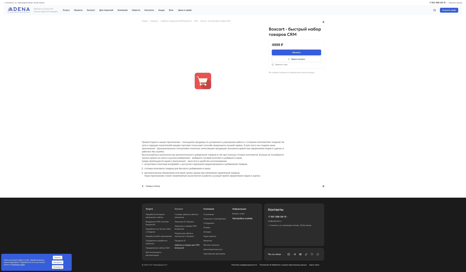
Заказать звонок (455, 3)
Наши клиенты (209, 236)
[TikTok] (306, 254)
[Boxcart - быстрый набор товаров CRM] (203, 81)
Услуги (149, 209)
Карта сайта (314, 265)
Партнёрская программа (214, 254)
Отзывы (206, 227)
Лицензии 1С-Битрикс (184, 221)
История (207, 232)
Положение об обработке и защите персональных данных (283, 265)
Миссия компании (211, 245)
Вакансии (207, 240)
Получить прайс (449, 10)
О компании (208, 214)
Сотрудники (208, 223)
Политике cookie (18, 264)
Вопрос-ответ (238, 213)
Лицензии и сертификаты (214, 219)
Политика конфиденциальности (244, 265)
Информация (239, 209)
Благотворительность (213, 249)
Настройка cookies (242, 218)
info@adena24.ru (275, 221)
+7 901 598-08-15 (437, 2)
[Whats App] (317, 254)
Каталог (179, 209)
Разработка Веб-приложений (159, 236)
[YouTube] (300, 254)
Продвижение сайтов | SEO (158, 248)
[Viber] (312, 254)
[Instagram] (288, 254)
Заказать (296, 52)
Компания (208, 209)
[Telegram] (294, 254)
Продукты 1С (180, 240)
